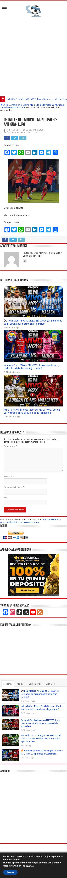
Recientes (7, 684)
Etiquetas (50, 684)
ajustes (30, 866)
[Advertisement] (33, 54)
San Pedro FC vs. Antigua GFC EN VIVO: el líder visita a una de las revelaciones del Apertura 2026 (41, 738)
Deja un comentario (16, 132)
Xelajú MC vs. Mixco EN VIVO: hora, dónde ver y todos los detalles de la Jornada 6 (32, 367)
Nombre (9, 476)
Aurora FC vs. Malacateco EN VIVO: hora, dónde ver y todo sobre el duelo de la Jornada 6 (32, 411)
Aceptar (10, 872)
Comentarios (35, 684)
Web (6, 497)
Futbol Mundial (13, 130)
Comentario (10, 446)
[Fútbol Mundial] (33, 11)
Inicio (5, 105)
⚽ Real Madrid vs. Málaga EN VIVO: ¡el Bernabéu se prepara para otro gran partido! (33, 322)
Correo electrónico (14, 487)
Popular (20, 684)
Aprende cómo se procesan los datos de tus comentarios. (30, 520)
